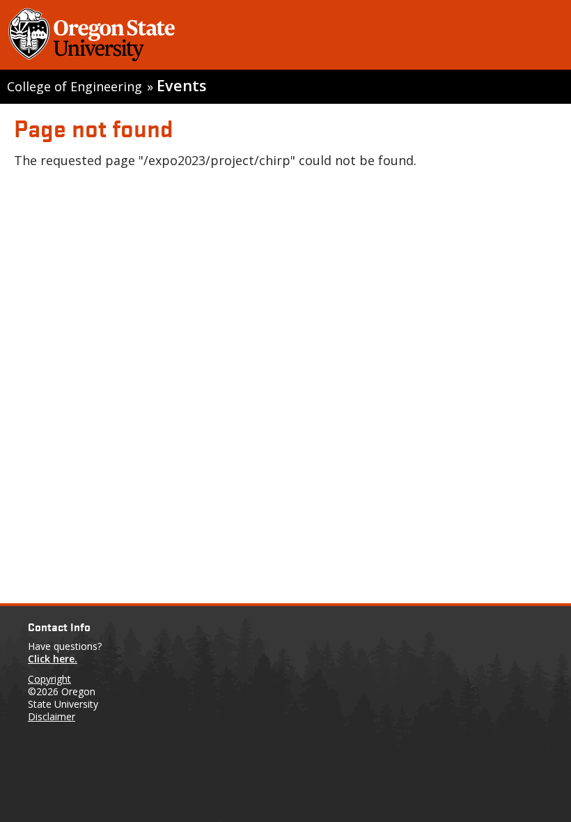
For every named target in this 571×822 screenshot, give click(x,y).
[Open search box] (545, 37)
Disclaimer (51, 716)
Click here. (52, 658)
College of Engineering (74, 86)
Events (181, 85)
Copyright (49, 678)
